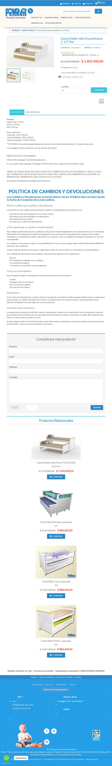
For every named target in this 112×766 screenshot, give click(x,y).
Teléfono (13, 367)
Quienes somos (51, 17)
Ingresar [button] (77, 3)
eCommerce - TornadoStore (43, 759)
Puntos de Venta (83, 17)
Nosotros (49, 684)
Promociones (37, 684)
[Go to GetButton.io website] (6, 763)
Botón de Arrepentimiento (56, 689)
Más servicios (32, 112)
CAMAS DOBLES (28, 30)
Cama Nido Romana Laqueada (56, 521)
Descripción (17, 112)
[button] (10, 10)
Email (11, 356)
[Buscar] (98, 11)
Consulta (13, 377)
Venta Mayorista (53, 23)
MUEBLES (16, 30)
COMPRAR (57, 477)
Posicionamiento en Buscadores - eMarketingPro (77, 759)
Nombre (13, 346)
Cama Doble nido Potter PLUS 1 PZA (56, 462)
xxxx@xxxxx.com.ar (21, 708)
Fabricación (66, 17)
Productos (36, 17)
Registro (89, 3)
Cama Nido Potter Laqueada (56, 640)
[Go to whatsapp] (6, 758)
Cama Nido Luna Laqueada (56, 581)
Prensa (72, 684)
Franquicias (37, 23)
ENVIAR (96, 407)
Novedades (61, 684)
